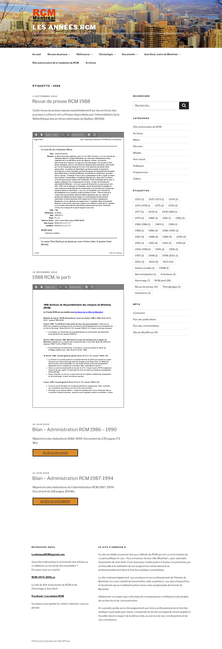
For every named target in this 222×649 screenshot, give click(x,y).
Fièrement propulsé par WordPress (51, 640)
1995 (159, 249)
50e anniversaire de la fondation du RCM (55, 62)
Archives (91, 62)
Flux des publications (144, 319)
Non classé (139, 159)
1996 (173, 249)
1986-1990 (170, 230)
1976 (173, 205)
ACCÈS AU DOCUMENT (55, 501)
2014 (153, 261)
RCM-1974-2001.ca (43, 577)
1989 (167, 236)
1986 (153, 230)
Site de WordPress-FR (145, 332)
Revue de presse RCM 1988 (61, 101)
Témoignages (172, 286)
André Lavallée (145, 267)
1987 (139, 236)
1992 (153, 242)
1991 (139, 242)
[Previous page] (36, 135)
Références (83, 54)
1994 (180, 242)
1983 (159, 224)
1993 (167, 242)
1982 (180, 218)
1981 (166, 218)
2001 (139, 261)
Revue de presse (146, 286)
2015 (168, 261)
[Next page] (41, 135)
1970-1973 (156, 199)
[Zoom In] (68, 135)
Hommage (142, 280)
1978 (152, 211)
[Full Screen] (94, 135)
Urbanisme (143, 292)
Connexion (139, 312)
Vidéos (137, 178)
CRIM (164, 267)
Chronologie (106, 54)
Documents (128, 54)
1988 (153, 236)
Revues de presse (57, 54)
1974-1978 (142, 205)
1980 (153, 218)
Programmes (140, 172)
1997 (139, 255)
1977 (139, 211)
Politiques (138, 165)
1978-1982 (169, 211)
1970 (139, 199)
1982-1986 (143, 224)
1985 (139, 230)
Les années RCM (64, 27)
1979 (139, 218)
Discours (138, 146)
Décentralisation (145, 274)
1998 (153, 255)
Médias (137, 152)
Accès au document (55, 452)
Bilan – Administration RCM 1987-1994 (72, 478)
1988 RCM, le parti (51, 277)
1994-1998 (143, 249)
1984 (173, 224)
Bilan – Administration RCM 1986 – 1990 (74, 429)
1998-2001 (170, 255)
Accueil (36, 54)
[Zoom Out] (62, 135)
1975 (159, 205)
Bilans (136, 139)
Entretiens (168, 274)
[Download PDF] (89, 135)
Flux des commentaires (146, 325)
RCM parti (163, 280)
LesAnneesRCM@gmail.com (48, 554)
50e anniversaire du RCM (147, 126)
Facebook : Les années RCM (48, 596)
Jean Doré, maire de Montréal (161, 54)
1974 (173, 199)
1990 (181, 236)
